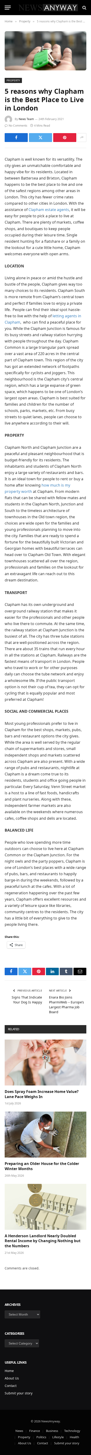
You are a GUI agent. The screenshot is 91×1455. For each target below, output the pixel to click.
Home (9, 1371)
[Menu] (8, 7)
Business (52, 1431)
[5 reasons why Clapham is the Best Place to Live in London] (45, 50)
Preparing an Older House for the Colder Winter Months (42, 1166)
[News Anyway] (48, 7)
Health (74, 1437)
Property (13, 80)
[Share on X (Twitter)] (40, 137)
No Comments (18, 126)
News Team (26, 119)
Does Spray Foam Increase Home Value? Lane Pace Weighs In (42, 1094)
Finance (34, 1431)
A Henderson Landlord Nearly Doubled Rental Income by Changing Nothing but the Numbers (42, 1241)
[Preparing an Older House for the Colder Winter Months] (45, 1135)
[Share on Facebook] (16, 137)
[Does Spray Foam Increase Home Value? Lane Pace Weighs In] (45, 1062)
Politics (41, 1437)
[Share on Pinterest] (64, 137)
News (19, 1431)
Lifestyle (58, 1437)
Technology (72, 1431)
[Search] (83, 7)
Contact (11, 1385)
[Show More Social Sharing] (81, 137)
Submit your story (18, 1393)
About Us (12, 1378)
